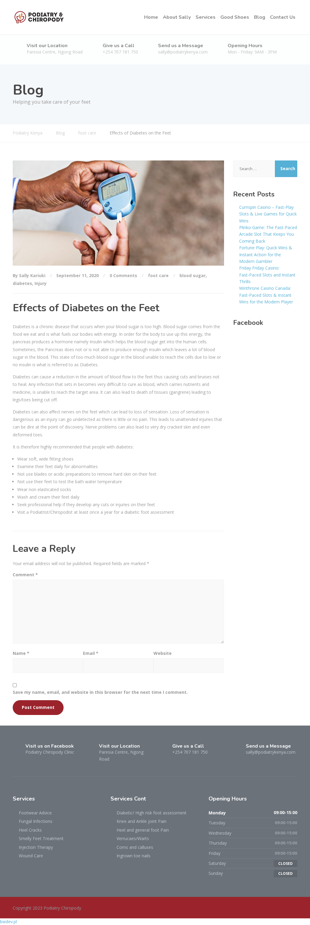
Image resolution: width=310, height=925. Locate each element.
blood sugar (193, 275)
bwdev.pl (8, 921)
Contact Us (282, 17)
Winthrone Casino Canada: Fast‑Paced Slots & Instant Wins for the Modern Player (266, 295)
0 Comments (123, 275)
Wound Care (31, 856)
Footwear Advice (35, 813)
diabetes (22, 283)
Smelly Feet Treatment (41, 838)
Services (206, 17)
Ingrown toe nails (133, 856)
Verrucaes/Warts (133, 838)
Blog (259, 17)
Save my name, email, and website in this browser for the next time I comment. (100, 692)
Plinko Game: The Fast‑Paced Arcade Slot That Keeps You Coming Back (268, 234)
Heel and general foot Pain (143, 830)
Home (151, 17)
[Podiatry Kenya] (39, 17)
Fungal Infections (35, 821)
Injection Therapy (36, 847)
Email (90, 653)
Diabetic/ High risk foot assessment (151, 813)
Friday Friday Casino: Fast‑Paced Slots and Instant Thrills (267, 274)
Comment (25, 574)
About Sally (177, 17)
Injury (41, 283)
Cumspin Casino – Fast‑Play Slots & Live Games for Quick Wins (268, 214)
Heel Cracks (30, 830)
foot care (158, 275)
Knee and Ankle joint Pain (142, 821)
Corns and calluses (135, 847)
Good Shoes (234, 17)
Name (21, 653)
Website (162, 653)
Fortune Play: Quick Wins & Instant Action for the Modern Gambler (265, 254)
